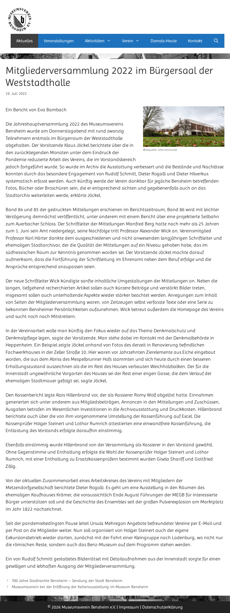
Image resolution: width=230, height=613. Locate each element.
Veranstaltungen (59, 40)
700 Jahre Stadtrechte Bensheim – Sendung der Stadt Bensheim (67, 580)
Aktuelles (24, 40)
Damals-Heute (164, 40)
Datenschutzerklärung (162, 607)
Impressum (129, 607)
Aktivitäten (95, 40)
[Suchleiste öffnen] (216, 41)
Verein (127, 40)
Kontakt (195, 40)
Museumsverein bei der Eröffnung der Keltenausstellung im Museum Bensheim (80, 586)
